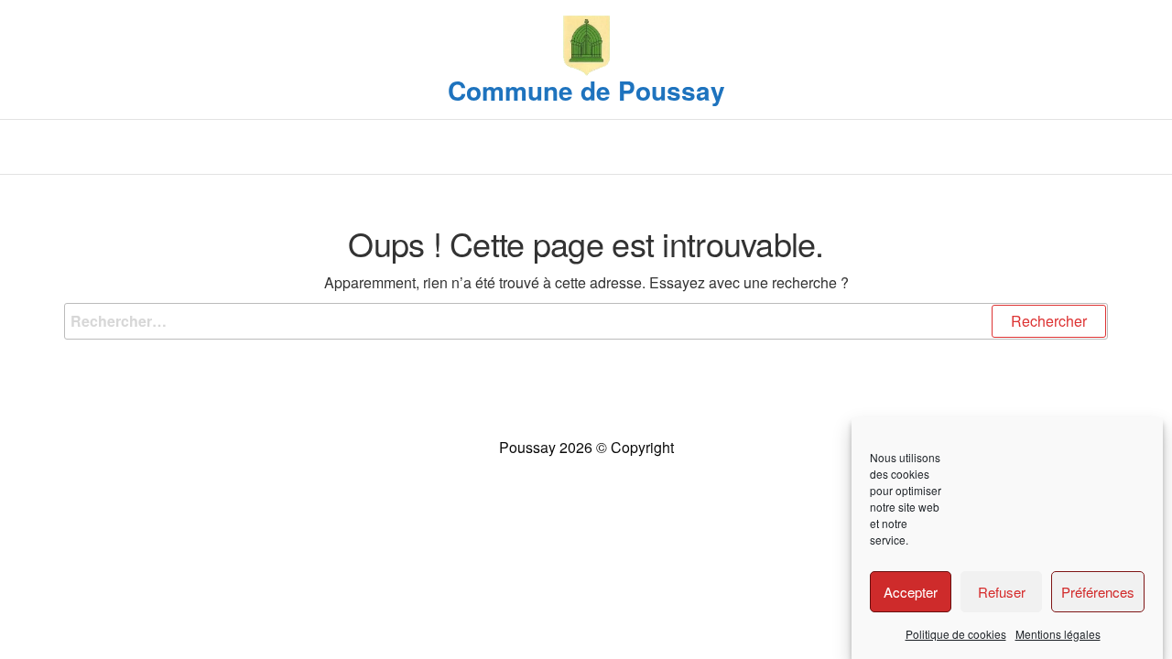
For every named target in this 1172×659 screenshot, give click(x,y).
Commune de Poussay (586, 90)
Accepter (911, 591)
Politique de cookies (956, 634)
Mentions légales (1058, 634)
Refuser (1002, 591)
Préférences (1097, 591)
